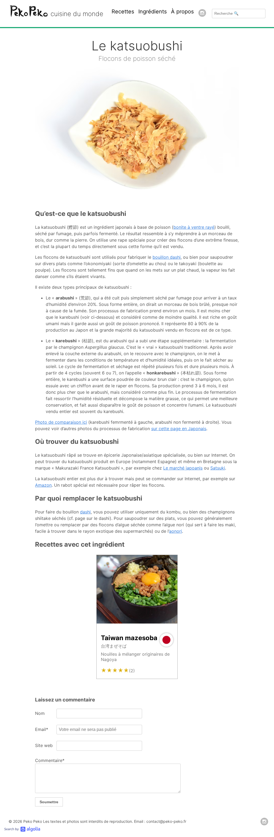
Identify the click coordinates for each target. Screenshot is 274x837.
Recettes (123, 11)
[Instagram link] (202, 13)
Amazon (43, 485)
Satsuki (217, 468)
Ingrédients (152, 11)
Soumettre (49, 802)
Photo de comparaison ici (61, 422)
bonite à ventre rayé (193, 227)
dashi (85, 512)
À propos (182, 11)
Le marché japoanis (183, 468)
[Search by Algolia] (22, 830)
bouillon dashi (167, 257)
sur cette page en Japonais (178, 428)
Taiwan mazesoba (129, 638)
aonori (175, 531)
